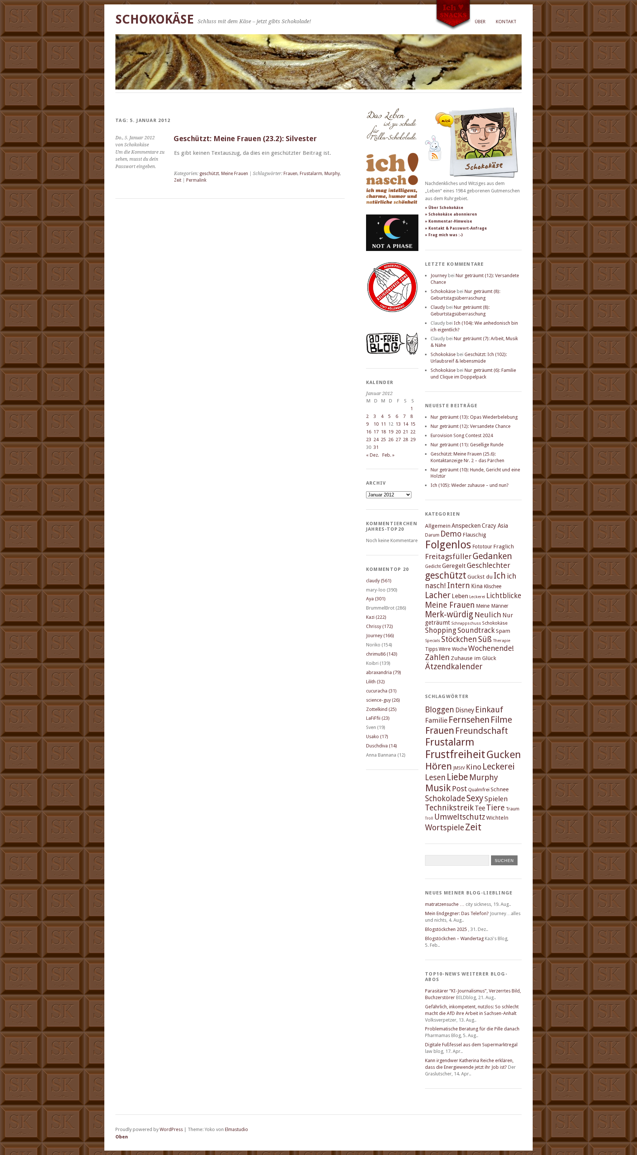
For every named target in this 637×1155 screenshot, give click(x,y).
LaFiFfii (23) (378, 718)
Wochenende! (491, 648)
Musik (438, 787)
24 (376, 439)
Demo (451, 533)
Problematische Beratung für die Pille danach (472, 1029)
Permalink (196, 180)
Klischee (492, 586)
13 (398, 424)
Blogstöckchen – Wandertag (454, 938)
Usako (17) (377, 736)
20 (398, 432)
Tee (480, 808)
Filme (501, 720)
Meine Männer (492, 606)
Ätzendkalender (454, 666)
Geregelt (454, 565)
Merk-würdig (449, 614)
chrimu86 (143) (381, 654)
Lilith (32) (375, 681)
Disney (464, 710)
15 (412, 424)
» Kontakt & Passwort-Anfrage (456, 228)
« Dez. (372, 455)
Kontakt (506, 21)
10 (376, 424)
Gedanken (492, 556)
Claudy (438, 307)
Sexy (474, 798)
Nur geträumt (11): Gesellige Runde (467, 444)
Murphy (332, 173)
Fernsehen (469, 719)
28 (405, 439)
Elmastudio (236, 1129)
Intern (458, 585)
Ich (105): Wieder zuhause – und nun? (470, 485)
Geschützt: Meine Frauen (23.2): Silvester (245, 139)
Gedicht (433, 566)
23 (368, 439)
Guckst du (479, 576)
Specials (432, 640)
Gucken (503, 755)
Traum (512, 809)
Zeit (177, 180)
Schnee (500, 789)
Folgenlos (448, 544)
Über (480, 21)
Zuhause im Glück (473, 658)
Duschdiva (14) (381, 746)
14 (405, 424)
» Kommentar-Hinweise (448, 221)
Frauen (290, 173)
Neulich (487, 614)
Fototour (482, 546)
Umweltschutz (459, 816)
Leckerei (477, 596)
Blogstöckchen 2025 (446, 929)
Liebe (457, 777)
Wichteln (497, 817)
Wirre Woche (453, 649)
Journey (439, 275)
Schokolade (445, 798)
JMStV (459, 768)
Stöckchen (459, 639)
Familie (436, 720)
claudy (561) (378, 580)
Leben (460, 596)
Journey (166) (380, 635)
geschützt (209, 173)
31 (376, 447)
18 (383, 432)
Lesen (435, 777)
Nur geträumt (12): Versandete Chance (471, 426)
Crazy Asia (495, 525)
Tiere (495, 807)
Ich (500, 575)
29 (412, 439)
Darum (432, 535)
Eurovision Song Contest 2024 (462, 435)
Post (459, 788)
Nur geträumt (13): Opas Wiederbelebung (474, 417)
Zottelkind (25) (381, 709)
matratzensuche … (444, 904)
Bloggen (439, 709)
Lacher (437, 595)
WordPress (171, 1129)
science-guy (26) (383, 700)
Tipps (431, 649)
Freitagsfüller (448, 556)
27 (398, 439)
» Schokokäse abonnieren (451, 214)
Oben (121, 1137)
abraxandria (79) (383, 672)
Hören (438, 766)
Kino (473, 767)
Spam (503, 631)
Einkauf (489, 709)
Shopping (440, 630)
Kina (477, 586)
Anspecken (466, 525)
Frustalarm (311, 173)
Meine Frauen (234, 173)
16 (368, 432)
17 (376, 432)
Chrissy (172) (379, 626)
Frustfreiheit (455, 754)
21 (405, 432)
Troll (429, 818)
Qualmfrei (479, 789)
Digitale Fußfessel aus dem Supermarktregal (471, 1044)
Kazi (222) (376, 617)
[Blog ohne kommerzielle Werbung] (392, 353)
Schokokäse (154, 19)
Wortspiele (444, 827)
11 (383, 424)
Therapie (501, 640)
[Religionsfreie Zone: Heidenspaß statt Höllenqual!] (392, 319)
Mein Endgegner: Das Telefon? (457, 913)
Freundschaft (481, 731)
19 (390, 432)
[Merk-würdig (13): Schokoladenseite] (391, 148)
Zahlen (437, 657)
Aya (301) (376, 598)
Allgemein (437, 526)
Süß (485, 639)
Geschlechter (488, 565)
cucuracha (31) (381, 691)
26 (390, 439)
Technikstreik (449, 807)
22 (412, 432)
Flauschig (474, 534)
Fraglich (503, 546)
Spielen (496, 799)
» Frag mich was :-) (444, 235)
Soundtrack (476, 630)
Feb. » (388, 455)
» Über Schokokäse (444, 207)
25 (383, 439)
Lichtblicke (503, 596)
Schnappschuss (466, 623)
